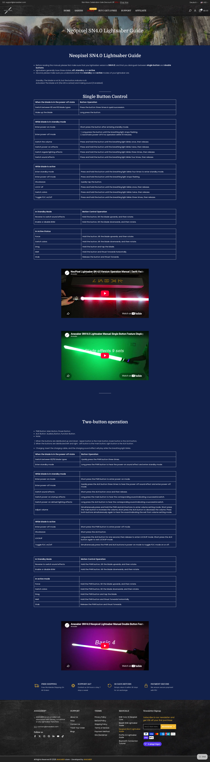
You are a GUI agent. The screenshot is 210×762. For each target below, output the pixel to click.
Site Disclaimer (101, 735)
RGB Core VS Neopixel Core (128, 718)
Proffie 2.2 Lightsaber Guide (128, 736)
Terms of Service (102, 728)
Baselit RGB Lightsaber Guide (128, 724)
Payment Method (102, 731)
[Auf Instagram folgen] (44, 736)
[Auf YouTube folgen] (58, 736)
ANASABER (61, 759)
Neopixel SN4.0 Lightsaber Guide (129, 730)
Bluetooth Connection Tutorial (128, 742)
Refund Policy (100, 721)
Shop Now (124, 2)
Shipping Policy (101, 724)
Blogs (72, 731)
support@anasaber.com (16, 2)
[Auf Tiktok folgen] (63, 736)
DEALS (91, 10)
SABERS (79, 10)
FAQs (72, 721)
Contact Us (75, 724)
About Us (74, 717)
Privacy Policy (100, 717)
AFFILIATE (140, 10)
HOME (67, 10)
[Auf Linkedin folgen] (53, 736)
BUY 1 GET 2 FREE (107, 10)
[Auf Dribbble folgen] (49, 736)
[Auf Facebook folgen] (35, 736)
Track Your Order (77, 728)
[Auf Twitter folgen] (40, 736)
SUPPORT (126, 10)
